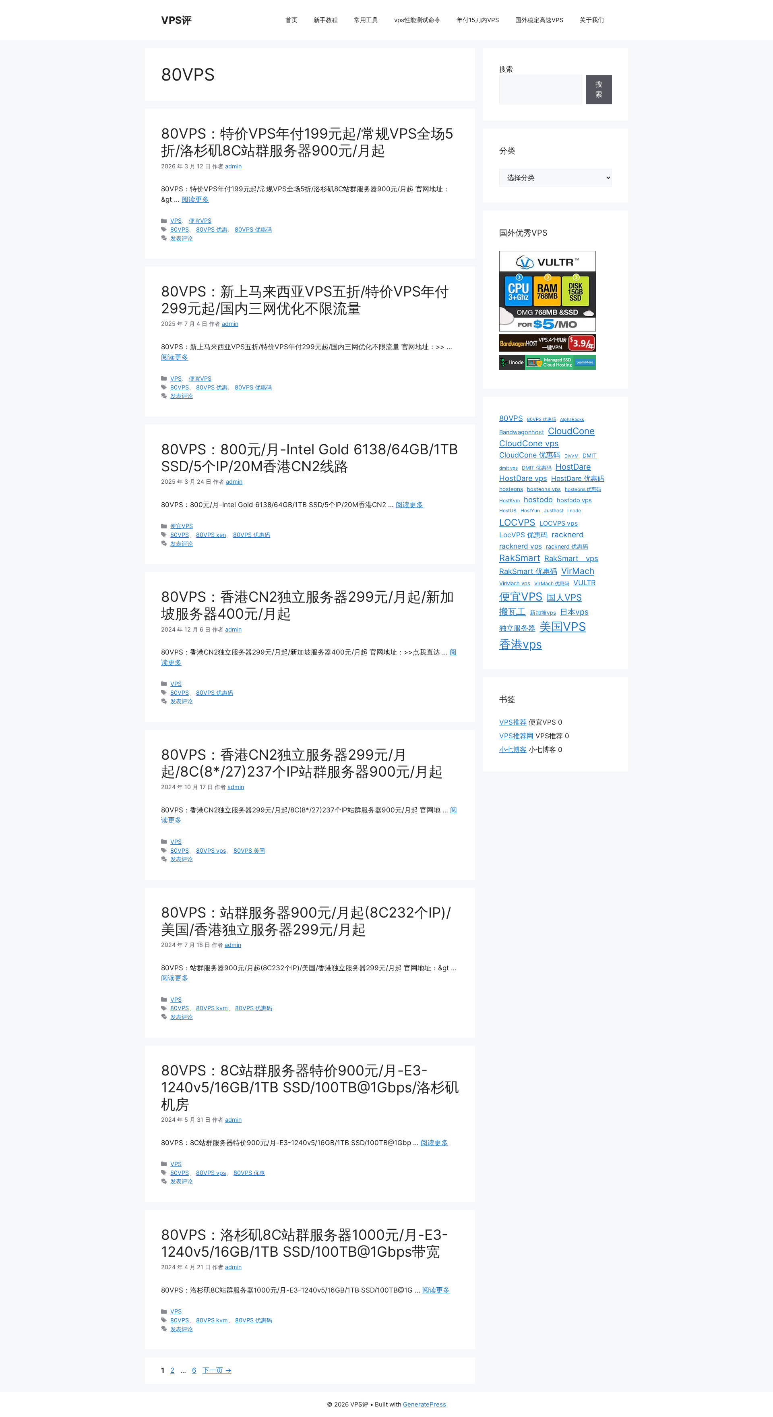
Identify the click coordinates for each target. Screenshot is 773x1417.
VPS (176, 220)
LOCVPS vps (558, 523)
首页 (291, 20)
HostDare (573, 467)
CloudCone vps (529, 443)
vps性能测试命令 (417, 20)
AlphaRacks (572, 419)
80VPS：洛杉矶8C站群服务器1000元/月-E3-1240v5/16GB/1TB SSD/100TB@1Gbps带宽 (304, 1243)
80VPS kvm (212, 1008)
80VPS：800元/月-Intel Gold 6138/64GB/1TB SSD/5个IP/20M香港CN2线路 (309, 457)
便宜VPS (200, 220)
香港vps (520, 644)
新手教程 (326, 20)
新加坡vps (543, 612)
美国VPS (562, 626)
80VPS (179, 229)
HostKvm (509, 500)
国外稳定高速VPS (539, 20)
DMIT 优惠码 (537, 468)
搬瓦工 (512, 611)
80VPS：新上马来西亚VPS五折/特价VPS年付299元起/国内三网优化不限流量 (305, 300)
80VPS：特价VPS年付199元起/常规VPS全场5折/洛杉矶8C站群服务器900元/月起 (307, 142)
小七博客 (513, 750)
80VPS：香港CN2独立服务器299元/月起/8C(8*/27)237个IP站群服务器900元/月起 (302, 763)
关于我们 (592, 20)
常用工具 (366, 20)
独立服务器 (517, 628)
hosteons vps (544, 489)
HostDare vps (523, 478)
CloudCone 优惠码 (529, 455)
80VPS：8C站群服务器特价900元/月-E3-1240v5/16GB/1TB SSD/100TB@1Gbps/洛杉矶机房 (310, 1087)
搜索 (506, 69)
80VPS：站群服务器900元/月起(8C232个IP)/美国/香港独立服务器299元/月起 (306, 921)
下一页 (217, 1370)
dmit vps (508, 468)
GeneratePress (424, 1404)
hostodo (538, 499)
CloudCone (571, 430)
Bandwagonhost (521, 432)
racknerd (568, 534)
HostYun (530, 511)
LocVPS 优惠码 (523, 534)
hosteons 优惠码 (583, 489)
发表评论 (181, 238)
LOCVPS (517, 522)
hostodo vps (574, 500)
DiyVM (571, 456)
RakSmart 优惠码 (528, 571)
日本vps (574, 612)
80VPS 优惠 (211, 229)
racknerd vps (520, 546)
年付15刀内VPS (478, 20)
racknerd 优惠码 (567, 546)
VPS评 (176, 20)
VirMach (577, 571)
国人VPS (564, 597)
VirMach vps (514, 583)
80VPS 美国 (249, 850)
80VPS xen (211, 534)
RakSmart (519, 558)
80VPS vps (211, 850)
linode (574, 511)
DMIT (590, 455)
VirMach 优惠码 (551, 583)
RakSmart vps (571, 558)
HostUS (508, 511)
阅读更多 (195, 199)
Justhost (553, 511)
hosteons (511, 489)
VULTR (584, 582)
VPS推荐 (513, 722)
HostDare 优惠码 (577, 478)
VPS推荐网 (516, 736)
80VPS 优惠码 (253, 229)
